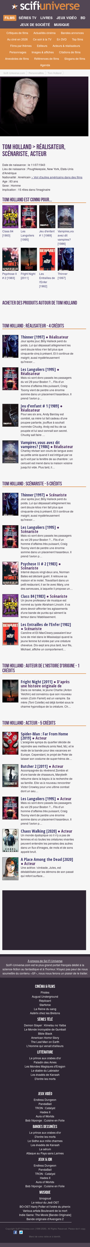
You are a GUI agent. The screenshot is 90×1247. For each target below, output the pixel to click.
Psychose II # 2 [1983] (9, 276)
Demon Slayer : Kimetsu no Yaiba (45, 1025)
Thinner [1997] (62, 276)
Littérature (45, 1052)
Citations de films (70, 52)
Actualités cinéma (44, 33)
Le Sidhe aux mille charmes (45, 1141)
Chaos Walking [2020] (39, 831)
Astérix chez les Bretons (45, 1013)
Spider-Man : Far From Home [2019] (44, 736)
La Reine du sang (45, 1009)
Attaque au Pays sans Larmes (45, 1153)
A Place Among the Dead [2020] (47, 859)
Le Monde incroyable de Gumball (45, 1029)
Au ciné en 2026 (17, 39)
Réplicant (45, 1000)
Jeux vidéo (45, 1093)
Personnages (17, 52)
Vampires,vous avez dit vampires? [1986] (67, 237)
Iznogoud (45, 1198)
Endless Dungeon (45, 1100)
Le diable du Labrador (45, 1070)
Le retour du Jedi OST (45, 1202)
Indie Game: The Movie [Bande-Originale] (45, 1215)
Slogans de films (74, 58)
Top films (77, 39)
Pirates (45, 992)
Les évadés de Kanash (45, 1074)
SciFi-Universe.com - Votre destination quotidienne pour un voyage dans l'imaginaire (45, 7)
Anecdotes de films (17, 58)
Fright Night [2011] (28, 276)
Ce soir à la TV (42, 39)
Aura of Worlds (45, 1116)
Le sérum (45, 1149)
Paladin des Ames (45, 1062)
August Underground (45, 996)
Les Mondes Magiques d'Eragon (45, 1066)
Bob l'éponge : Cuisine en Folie (45, 1120)
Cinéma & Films (45, 986)
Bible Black (45, 1033)
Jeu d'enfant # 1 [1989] (46, 233)
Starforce (45, 1005)
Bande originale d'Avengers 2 (45, 1219)
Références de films (46, 58)
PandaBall (45, 1104)
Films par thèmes (21, 46)
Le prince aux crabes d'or (45, 1058)
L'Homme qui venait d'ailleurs (45, 1046)
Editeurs (42, 46)
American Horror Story (45, 1037)
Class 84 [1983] (7, 233)
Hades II (45, 1112)
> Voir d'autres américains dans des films (56, 177)
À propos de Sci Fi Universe (45, 961)
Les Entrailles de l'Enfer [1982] (46, 624)
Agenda (45, 65)
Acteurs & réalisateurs (66, 46)
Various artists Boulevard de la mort (45, 1211)
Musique (45, 1192)
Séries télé (45, 1019)
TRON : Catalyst (45, 1108)
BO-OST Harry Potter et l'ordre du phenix (45, 1206)
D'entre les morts (45, 1079)
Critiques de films (17, 33)
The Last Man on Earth (45, 1042)
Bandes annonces (72, 33)
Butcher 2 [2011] (34, 766)
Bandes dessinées (45, 1126)
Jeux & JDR (45, 1159)
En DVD (62, 39)
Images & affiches (43, 52)
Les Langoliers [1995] (27, 235)
